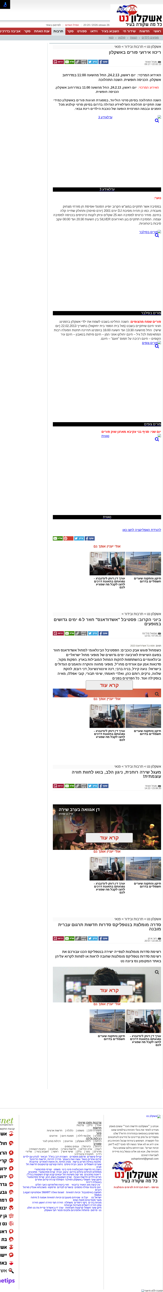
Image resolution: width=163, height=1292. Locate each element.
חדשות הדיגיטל (37, 1159)
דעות (98, 1149)
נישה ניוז (96, 1169)
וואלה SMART (49, 1192)
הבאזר (43, 1156)
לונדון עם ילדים (31, 1156)
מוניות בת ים (94, 1202)
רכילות (98, 1141)
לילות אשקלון (84, 1141)
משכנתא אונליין (38, 1187)
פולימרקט (53, 1184)
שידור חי (129, 31)
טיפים (67, 1164)
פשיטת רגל (68, 1174)
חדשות (144, 31)
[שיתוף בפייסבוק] (103, 63)
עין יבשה (95, 1184)
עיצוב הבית (77, 1164)
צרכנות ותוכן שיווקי (89, 1122)
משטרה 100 (94, 1130)
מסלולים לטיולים (92, 1171)
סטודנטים (90, 1200)
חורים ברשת (79, 1161)
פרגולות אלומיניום (80, 1210)
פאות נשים (78, 1200)
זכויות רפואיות (73, 1192)
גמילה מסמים (81, 1187)
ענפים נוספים (72, 1146)
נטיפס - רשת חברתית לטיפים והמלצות (136, 1187)
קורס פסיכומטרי (46, 1171)
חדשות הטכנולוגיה (82, 1169)
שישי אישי (67, 1151)
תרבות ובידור (133, 46)
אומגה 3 (42, 1197)
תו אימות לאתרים (48, 1161)
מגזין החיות (65, 1161)
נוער (88, 1151)
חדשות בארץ (69, 1149)
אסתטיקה (35, 1192)
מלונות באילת (93, 1161)
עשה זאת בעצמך (71, 1159)
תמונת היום (68, 1135)
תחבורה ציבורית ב (83, 1154)
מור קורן (79, 1174)
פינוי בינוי (66, 1169)
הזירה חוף (58, 1202)
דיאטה (97, 1174)
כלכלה (69, 1130)
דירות (89, 1182)
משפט (80, 1130)
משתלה (69, 1202)
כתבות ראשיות (38, 1149)
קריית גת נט (39, 1207)
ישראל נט (96, 1197)
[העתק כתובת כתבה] (80, 63)
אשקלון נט (153, 46)
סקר (70, 31)
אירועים (53, 1135)
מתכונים (32, 1171)
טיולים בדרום (76, 1171)
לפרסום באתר (53, 25)
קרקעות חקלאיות (74, 1207)
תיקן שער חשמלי (92, 1207)
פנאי (111, 37)
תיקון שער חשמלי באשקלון (87, 1179)
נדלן (90, 1125)
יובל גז (85, 1197)
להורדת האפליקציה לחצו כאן (141, 530)
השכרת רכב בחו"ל (58, 1156)
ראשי (157, 31)
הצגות (133, 37)
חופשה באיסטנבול (91, 1192)
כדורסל (87, 1146)
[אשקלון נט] (153, 1116)
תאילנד (69, 1179)
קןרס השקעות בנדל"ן (38, 1174)
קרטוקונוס (43, 1164)
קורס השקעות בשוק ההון (59, 1177)
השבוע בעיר (110, 31)
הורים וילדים (95, 1177)
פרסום (93, 1210)
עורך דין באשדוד (54, 1207)
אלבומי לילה (84, 1135)
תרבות (58, 31)
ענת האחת (41, 31)
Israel (61, 1192)
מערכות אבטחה (72, 1205)
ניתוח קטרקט (56, 1164)
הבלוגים (54, 1149)
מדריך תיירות (54, 1159)
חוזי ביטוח (63, 1184)
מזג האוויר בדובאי (81, 1184)
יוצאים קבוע (55, 1174)
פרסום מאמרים (78, 1156)
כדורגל (98, 1146)
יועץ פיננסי (95, 1187)
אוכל (99, 1125)
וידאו (94, 31)
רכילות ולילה (93, 1138)
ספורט (82, 31)
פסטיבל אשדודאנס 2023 (142, 645)
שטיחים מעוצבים (71, 1197)
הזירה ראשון (45, 1202)
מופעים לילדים (150, 37)
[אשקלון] (136, 27)
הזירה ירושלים (89, 1205)
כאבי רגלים (41, 1184)
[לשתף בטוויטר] (92, 63)
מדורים (97, 1151)
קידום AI (33, 1161)
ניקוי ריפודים (80, 1202)
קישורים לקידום (65, 1187)
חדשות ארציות (54, 1130)
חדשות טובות (81, 1177)
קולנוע (121, 37)
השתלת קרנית (56, 1179)
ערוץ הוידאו (86, 1149)
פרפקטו (52, 1187)
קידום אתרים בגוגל (91, 1159)
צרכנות (80, 1125)
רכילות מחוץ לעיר (52, 1141)
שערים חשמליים (92, 1164)
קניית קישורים (94, 1156)
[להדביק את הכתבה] (68, 539)
